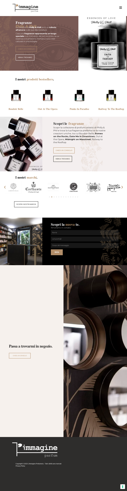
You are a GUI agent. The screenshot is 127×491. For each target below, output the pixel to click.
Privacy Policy (20, 466)
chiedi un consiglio (20, 355)
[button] (26, 49)
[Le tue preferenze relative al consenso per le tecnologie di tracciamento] (122, 486)
